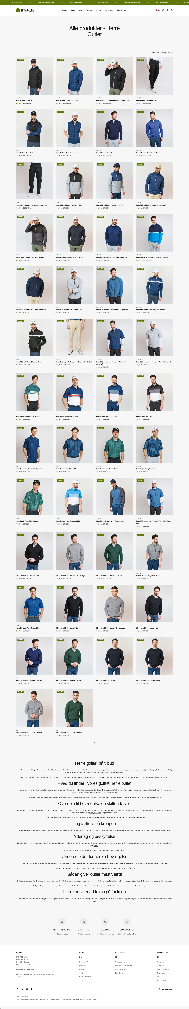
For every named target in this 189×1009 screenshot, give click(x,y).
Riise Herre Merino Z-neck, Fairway (109, 576)
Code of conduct (85, 977)
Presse (81, 969)
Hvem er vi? (83, 962)
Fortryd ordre (161, 980)
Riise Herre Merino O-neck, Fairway (69, 733)
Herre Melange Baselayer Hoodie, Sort (70, 257)
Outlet (98, 10)
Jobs (81, 980)
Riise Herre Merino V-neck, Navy (148, 628)
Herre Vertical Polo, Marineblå (67, 416)
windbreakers (80, 817)
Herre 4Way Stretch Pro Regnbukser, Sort (31, 205)
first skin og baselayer (132, 830)
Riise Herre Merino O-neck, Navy (148, 680)
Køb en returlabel (163, 969)
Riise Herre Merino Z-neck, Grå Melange (70, 576)
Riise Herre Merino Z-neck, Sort (27, 576)
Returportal (161, 973)
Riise (17, 573)
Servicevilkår (44, 999)
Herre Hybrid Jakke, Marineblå (67, 100)
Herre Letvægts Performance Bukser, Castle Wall (74, 362)
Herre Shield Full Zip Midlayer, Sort (28, 362)
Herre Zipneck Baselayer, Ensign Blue (110, 521)
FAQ (158, 977)
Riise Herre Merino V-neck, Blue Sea (29, 680)
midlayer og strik (95, 813)
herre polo (155, 810)
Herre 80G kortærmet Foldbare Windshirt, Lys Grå (154, 362)
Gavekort (160, 962)
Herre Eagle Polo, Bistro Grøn (27, 521)
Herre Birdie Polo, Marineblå (66, 469)
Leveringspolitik (66, 999)
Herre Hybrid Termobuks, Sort (147, 100)
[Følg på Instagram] (22, 989)
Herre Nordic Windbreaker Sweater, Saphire (152, 257)
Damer (64, 10)
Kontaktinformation (79, 999)
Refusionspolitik (55, 999)
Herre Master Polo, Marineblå (106, 416)
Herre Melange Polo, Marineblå (27, 628)
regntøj (96, 846)
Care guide (161, 965)
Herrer (73, 10)
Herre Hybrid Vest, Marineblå (66, 153)
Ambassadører (120, 962)
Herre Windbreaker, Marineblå (107, 153)
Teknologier (119, 973)
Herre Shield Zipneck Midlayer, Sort (69, 205)
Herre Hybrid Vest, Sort (24, 153)
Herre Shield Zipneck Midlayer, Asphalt (30, 257)
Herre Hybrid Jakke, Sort (25, 100)
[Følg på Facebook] (17, 989)
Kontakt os (83, 965)
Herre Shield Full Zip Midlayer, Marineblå (150, 309)
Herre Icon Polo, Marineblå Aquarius (29, 469)
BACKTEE (18, 98)
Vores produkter (120, 969)
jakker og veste (146, 843)
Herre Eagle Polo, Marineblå (146, 469)
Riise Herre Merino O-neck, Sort (107, 680)
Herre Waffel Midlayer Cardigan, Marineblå (111, 257)
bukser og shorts (107, 863)
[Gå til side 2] (99, 742)
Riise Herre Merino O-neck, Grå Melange (30, 733)
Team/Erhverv (122, 10)
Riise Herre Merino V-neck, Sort (67, 628)
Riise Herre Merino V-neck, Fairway (69, 680)
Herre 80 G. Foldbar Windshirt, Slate (69, 309)
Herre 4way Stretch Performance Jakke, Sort (112, 100)
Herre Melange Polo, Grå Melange (148, 576)
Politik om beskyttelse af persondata (27, 999)
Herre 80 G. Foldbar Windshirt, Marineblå (31, 309)
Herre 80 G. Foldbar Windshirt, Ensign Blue (112, 309)
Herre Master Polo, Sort (144, 416)
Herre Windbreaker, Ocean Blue (147, 153)
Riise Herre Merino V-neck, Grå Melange (110, 628)
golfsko (70, 868)
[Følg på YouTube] (27, 989)
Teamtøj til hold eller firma (124, 965)
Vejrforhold (109, 10)
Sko (80, 10)
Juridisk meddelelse (93, 999)
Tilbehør (89, 10)
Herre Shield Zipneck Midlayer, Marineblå (151, 205)
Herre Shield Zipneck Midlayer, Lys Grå (110, 205)
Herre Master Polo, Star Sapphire (68, 521)
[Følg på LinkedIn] (32, 989)
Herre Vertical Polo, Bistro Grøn (27, 416)
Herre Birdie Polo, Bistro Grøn (107, 469)
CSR (81, 973)
